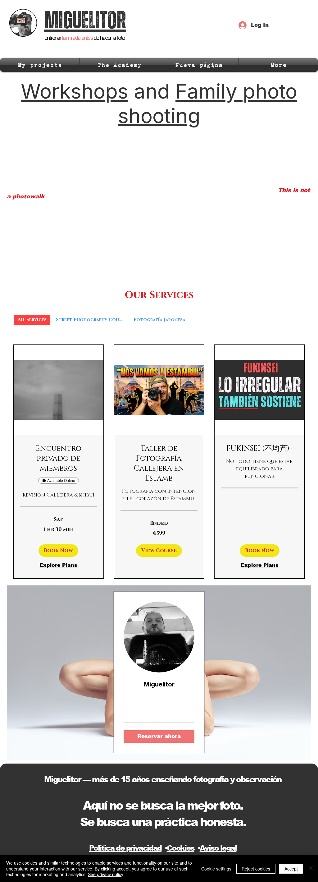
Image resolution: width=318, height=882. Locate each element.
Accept (291, 869)
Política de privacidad (125, 848)
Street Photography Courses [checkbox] (92, 320)
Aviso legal (218, 848)
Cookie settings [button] (216, 869)
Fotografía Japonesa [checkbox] (159, 320)
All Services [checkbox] (32, 320)
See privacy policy (105, 874)
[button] (58, 550)
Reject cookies (256, 869)
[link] (58, 459)
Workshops (74, 91)
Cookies (180, 848)
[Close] (310, 868)
